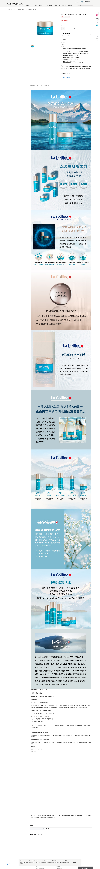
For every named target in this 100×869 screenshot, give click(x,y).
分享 (64, 77)
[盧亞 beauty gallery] (15, 3)
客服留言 (58, 866)
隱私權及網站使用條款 (40, 868)
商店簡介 (37, 866)
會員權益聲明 (59, 868)
